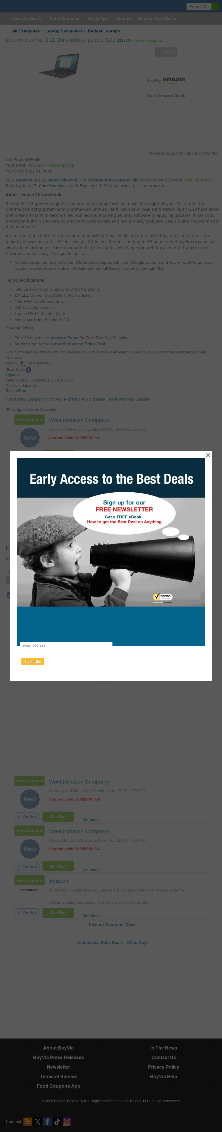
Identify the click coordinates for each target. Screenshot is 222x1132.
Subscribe (32, 662)
